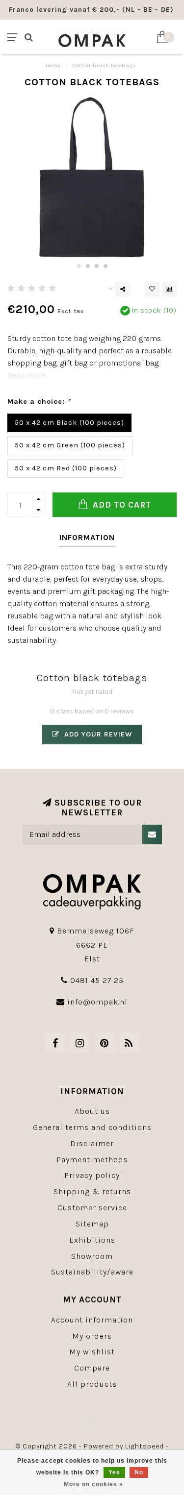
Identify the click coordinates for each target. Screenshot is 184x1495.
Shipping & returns (92, 1191)
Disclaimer (92, 1143)
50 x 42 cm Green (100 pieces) (70, 445)
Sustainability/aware (92, 1271)
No (138, 1472)
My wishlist (92, 1351)
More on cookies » (93, 1484)
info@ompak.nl (97, 1001)
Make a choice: (39, 401)
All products (92, 1384)
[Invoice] (92, 1422)
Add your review (97, 734)
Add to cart (120, 505)
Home (53, 65)
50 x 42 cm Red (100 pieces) (66, 468)
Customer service (92, 1207)
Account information (92, 1319)
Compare (92, 1367)
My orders (92, 1336)
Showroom (92, 1256)
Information (87, 537)
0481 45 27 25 (97, 980)
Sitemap (92, 1223)
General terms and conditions (92, 1127)
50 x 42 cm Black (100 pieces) (69, 422)
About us (92, 1111)
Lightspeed (144, 1446)
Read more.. (27, 375)
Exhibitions (92, 1240)
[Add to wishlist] (152, 289)
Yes (114, 1472)
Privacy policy (92, 1175)
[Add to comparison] (169, 289)
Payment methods (92, 1159)
